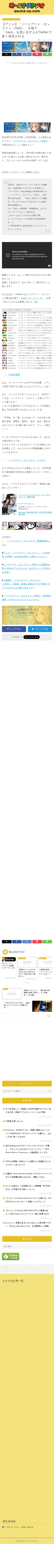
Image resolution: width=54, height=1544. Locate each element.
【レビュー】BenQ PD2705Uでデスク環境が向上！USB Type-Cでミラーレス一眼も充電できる (27, 1212)
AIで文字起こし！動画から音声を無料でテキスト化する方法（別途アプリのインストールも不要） (28, 1110)
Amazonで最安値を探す (28, 512)
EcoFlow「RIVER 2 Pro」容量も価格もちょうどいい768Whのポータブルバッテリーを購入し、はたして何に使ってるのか (29, 1133)
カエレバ (30, 503)
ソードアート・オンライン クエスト (27, 460)
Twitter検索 (14, 374)
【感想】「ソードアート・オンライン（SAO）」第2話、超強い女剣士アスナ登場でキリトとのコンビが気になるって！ (26, 584)
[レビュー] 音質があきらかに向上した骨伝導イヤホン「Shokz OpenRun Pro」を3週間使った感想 (28, 1224)
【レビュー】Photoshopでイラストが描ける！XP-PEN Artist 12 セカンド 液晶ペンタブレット (29, 1200)
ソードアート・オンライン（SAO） (31, 141)
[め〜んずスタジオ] (27, 12)
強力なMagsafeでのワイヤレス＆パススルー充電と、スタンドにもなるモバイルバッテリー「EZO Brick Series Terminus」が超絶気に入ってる (28, 1149)
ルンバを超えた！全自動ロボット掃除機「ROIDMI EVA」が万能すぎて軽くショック (28, 1187)
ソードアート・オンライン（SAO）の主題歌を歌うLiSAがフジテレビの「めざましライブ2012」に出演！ (27, 568)
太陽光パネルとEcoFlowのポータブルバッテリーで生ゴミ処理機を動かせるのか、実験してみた (29, 1175)
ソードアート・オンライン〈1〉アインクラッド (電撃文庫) (34, 496)
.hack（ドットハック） (32, 298)
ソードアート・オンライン (11, 19)
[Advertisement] (27, 91)
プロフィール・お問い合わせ (20, 1527)
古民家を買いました (14, 1121)
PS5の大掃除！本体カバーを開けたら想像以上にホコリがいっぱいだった (28, 1163)
